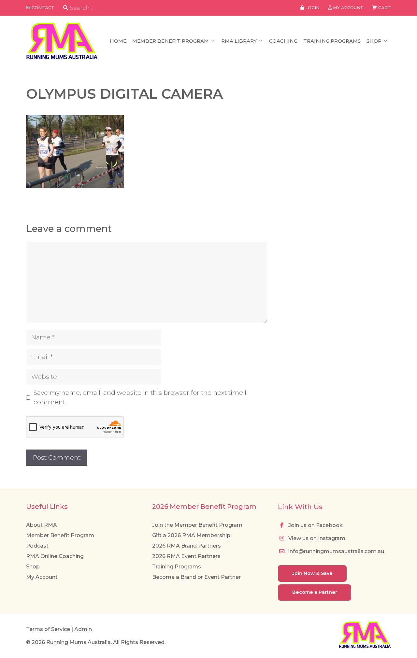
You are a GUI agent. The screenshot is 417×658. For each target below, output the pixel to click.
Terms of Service (48, 629)
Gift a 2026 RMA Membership (191, 535)
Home (118, 41)
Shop (374, 41)
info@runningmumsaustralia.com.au (335, 551)
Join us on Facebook (315, 525)
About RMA (41, 525)
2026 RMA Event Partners (186, 556)
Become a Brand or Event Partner (196, 577)
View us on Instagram (316, 538)
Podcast (37, 546)
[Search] (65, 8)
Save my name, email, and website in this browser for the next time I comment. (140, 397)
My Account (42, 577)
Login (312, 7)
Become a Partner (314, 592)
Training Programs (332, 41)
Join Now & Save (312, 573)
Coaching (283, 41)
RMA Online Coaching (55, 556)
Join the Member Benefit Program (197, 525)
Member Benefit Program (170, 41)
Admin (83, 629)
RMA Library (239, 41)
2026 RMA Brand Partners (186, 546)
